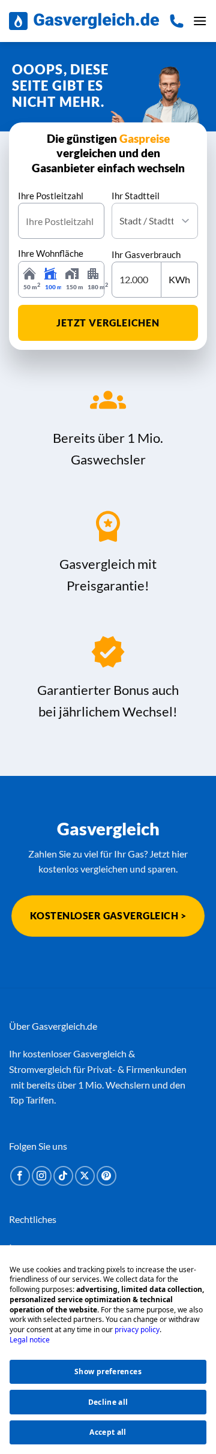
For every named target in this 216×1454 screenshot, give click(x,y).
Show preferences (108, 1371)
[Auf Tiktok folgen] (63, 1176)
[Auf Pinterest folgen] (106, 1176)
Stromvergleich (40, 1069)
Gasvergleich (100, 1053)
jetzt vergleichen (108, 322)
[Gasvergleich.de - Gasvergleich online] (84, 21)
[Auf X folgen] (85, 1176)
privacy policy (137, 1329)
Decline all (108, 1402)
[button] (200, 20)
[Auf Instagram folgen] (42, 1176)
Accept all (108, 1432)
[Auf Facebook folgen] (20, 1176)
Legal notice (30, 1340)
